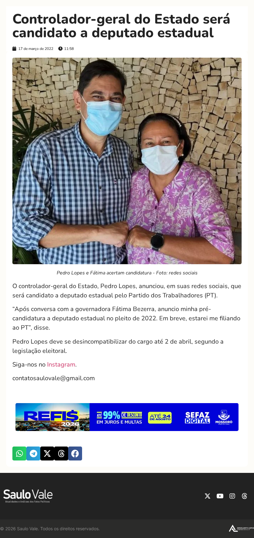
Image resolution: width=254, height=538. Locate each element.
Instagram (61, 364)
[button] (19, 453)
